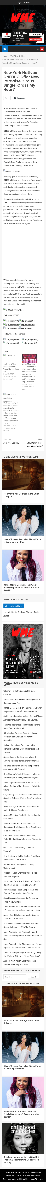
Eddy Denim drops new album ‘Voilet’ (34, 442)
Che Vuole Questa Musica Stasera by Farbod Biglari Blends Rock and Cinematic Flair (22, 839)
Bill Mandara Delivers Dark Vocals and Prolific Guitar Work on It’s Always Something (20, 737)
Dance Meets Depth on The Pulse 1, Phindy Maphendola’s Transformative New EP (21, 588)
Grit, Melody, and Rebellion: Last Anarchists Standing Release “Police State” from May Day (22, 798)
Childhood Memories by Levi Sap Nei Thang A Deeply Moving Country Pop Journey (21, 1160)
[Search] (37, 48)
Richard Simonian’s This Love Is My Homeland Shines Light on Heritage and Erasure (21, 749)
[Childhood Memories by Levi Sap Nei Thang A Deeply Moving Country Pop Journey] (23, 1138)
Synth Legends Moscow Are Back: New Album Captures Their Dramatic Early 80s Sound (21, 786)
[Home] (4, 49)
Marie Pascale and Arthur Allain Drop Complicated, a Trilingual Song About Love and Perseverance (22, 827)
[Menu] (10, 49)
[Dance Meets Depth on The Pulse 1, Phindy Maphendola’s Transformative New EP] (23, 565)
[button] (10, 49)
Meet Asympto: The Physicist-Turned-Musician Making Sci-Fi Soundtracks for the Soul (22, 935)
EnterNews (25, 1179)
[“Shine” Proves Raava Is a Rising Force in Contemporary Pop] (23, 520)
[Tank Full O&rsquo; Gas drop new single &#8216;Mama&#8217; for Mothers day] (11, 358)
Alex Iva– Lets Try (11, 441)
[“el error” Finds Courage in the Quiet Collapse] (23, 474)
